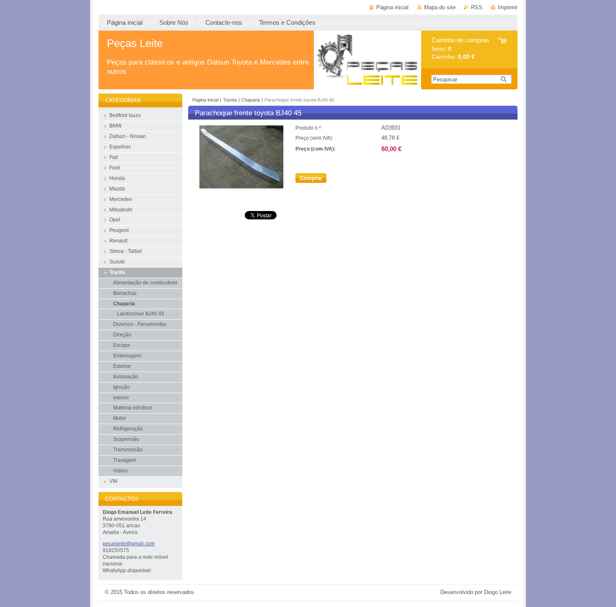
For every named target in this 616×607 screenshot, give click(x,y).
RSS (476, 7)
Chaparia (250, 99)
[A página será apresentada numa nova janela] (241, 187)
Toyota (230, 99)
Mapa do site (440, 7)
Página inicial (392, 7)
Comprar (311, 178)
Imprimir (508, 7)
